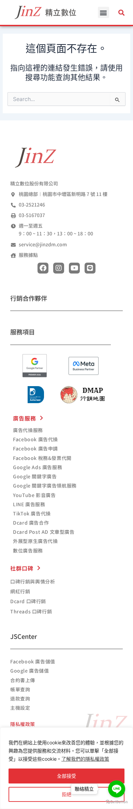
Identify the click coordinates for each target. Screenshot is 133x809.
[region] (66, 768)
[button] (103, 12)
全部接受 (66, 776)
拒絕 (66, 794)
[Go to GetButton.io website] (117, 802)
